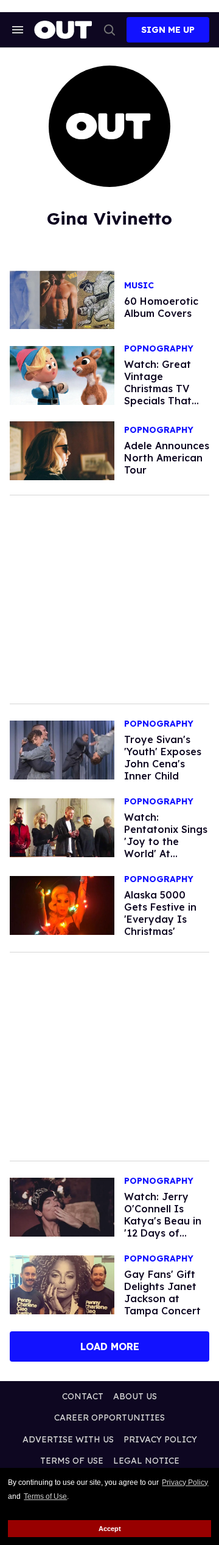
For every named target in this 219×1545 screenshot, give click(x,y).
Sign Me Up (168, 29)
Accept (110, 1528)
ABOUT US (135, 1396)
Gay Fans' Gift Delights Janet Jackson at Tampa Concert (162, 1292)
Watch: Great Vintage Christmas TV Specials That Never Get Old (159, 388)
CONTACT (82, 1396)
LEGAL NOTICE (146, 1460)
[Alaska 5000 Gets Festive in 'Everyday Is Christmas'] (62, 904)
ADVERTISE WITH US (68, 1439)
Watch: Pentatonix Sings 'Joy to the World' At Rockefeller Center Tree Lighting (165, 853)
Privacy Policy (185, 1482)
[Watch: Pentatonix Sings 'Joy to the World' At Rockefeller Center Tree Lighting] (62, 827)
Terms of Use (45, 1496)
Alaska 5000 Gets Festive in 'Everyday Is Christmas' (160, 913)
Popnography (158, 349)
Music (139, 285)
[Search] (109, 29)
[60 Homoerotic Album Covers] (62, 299)
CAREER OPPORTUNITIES (109, 1417)
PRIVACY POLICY (160, 1439)
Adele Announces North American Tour (166, 458)
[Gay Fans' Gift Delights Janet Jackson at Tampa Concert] (62, 1284)
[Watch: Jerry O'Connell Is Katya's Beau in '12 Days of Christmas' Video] (62, 1206)
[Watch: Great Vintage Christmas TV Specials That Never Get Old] (62, 374)
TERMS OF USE (71, 1460)
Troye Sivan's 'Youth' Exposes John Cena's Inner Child (162, 757)
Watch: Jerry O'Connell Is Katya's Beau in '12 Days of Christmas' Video (165, 1220)
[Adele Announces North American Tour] (62, 450)
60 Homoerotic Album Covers (161, 307)
